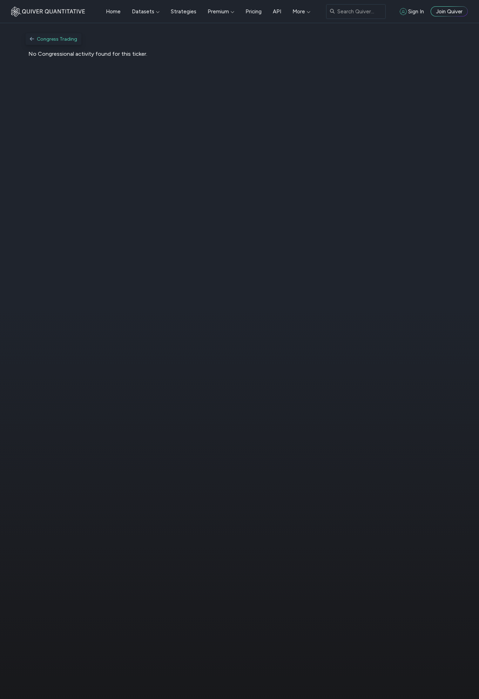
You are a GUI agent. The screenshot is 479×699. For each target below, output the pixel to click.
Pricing (253, 11)
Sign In (416, 11)
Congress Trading (57, 39)
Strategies (183, 11)
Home (113, 11)
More (298, 11)
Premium (218, 11)
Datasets (143, 11)
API (277, 11)
